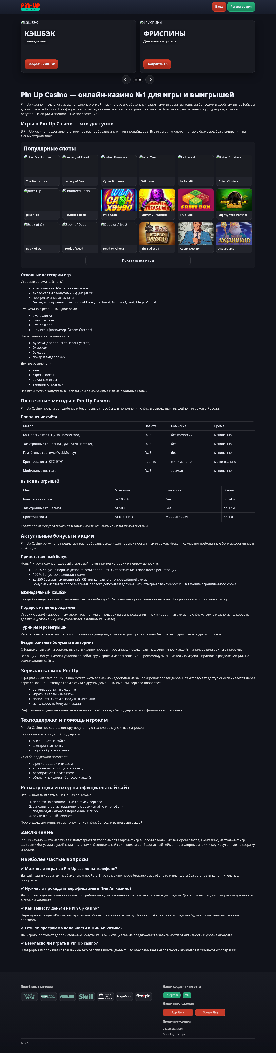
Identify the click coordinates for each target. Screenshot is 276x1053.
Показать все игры (138, 260)
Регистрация (241, 6)
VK (187, 995)
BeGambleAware (173, 1028)
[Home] (30, 7)
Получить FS (157, 64)
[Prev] (126, 79)
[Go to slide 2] (140, 80)
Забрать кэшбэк (41, 64)
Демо (52, 166)
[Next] (149, 79)
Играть (33, 166)
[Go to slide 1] (136, 80)
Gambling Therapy (174, 1034)
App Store (178, 1012)
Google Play (210, 1012)
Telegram (171, 995)
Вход (219, 6)
